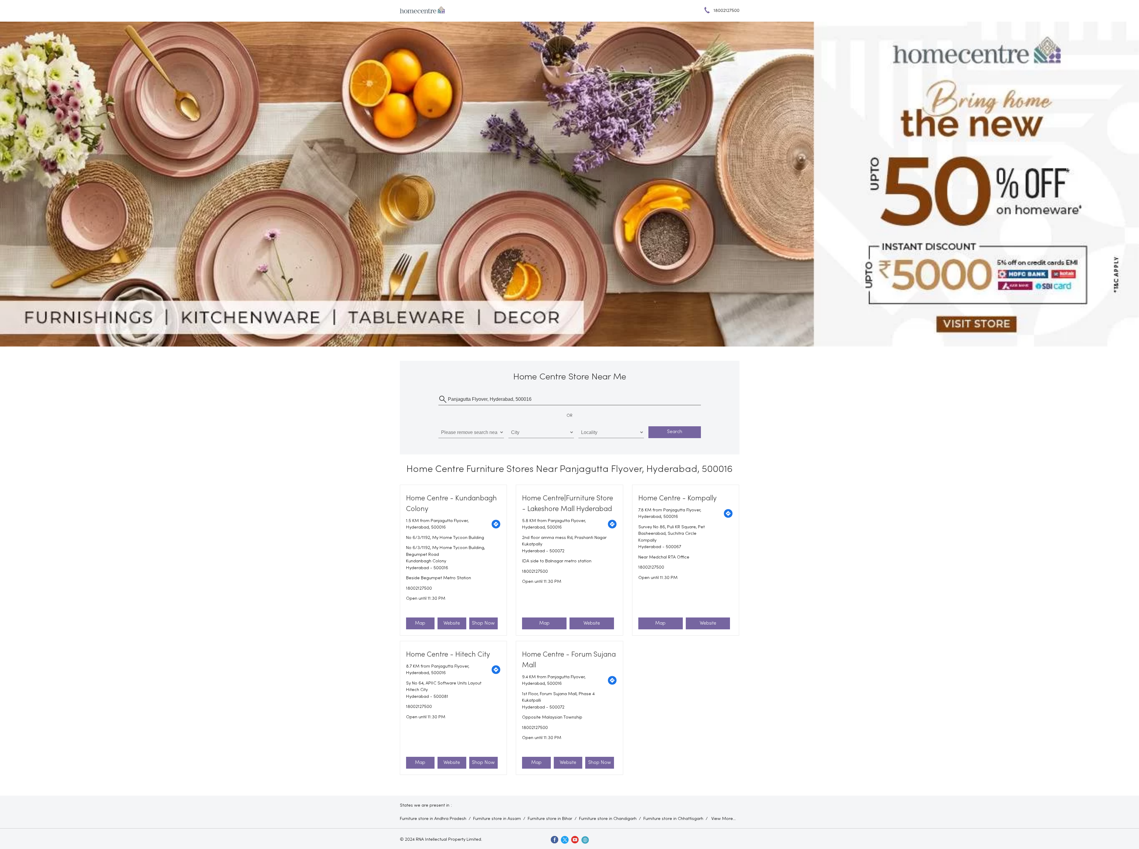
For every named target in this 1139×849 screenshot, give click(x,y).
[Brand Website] (584, 839)
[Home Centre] (422, 11)
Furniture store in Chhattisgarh (673, 819)
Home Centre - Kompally (677, 498)
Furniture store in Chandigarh (608, 819)
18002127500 (419, 588)
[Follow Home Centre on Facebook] (554, 839)
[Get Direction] (496, 524)
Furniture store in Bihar (550, 819)
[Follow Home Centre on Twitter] (564, 839)
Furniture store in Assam (497, 819)
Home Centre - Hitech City (448, 654)
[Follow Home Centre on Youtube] (574, 839)
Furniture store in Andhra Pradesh (433, 819)
